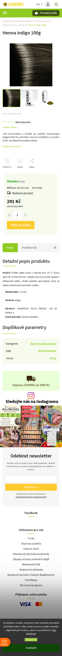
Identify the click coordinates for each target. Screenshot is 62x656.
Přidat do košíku (21, 225)
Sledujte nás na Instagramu (32, 401)
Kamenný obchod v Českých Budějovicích (31, 575)
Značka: (10, 127)
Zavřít (48, 173)
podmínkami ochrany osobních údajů (31, 497)
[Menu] (4, 12)
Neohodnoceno (23, 122)
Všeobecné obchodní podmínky (31, 554)
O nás (31, 538)
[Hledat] (56, 4)
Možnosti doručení (22, 193)
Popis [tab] (10, 248)
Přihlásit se (31, 487)
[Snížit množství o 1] (9, 215)
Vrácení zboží (31, 549)
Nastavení (31, 639)
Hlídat (20, 167)
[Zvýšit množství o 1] (25, 215)
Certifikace (31, 580)
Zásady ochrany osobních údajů (31, 559)
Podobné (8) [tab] (29, 248)
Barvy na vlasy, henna (43, 344)
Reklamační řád (31, 564)
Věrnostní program (31, 585)
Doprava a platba (31, 544)
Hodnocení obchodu (31, 570)
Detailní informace (12, 146)
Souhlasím (31, 648)
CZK (38, 4)
